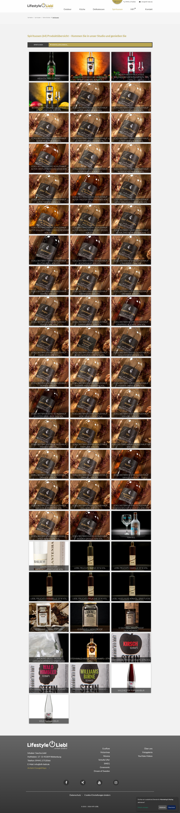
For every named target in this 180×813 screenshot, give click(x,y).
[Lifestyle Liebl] (40, 5)
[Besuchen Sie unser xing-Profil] (83, 782)
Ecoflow (106, 748)
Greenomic (105, 767)
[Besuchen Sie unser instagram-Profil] (116, 782)
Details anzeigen (143, 807)
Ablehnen (162, 807)
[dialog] (157, 804)
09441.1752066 (43, 760)
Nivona (106, 756)
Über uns (148, 748)
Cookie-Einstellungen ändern (97, 795)
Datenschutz (75, 795)
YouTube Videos (145, 756)
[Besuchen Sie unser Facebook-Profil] (66, 782)
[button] (67, 9)
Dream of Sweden (102, 771)
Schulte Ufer (104, 759)
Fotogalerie (147, 752)
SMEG (107, 763)
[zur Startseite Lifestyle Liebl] (47, 744)
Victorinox (105, 752)
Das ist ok (171, 807)
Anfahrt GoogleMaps (37, 768)
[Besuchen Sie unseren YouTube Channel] (99, 782)
